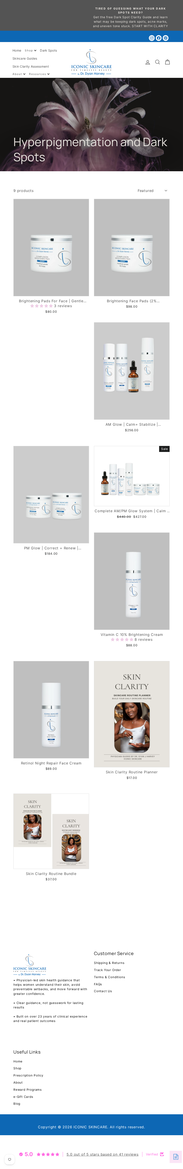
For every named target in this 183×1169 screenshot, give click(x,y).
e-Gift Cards (23, 1096)
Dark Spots (48, 50)
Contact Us (103, 991)
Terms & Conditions (109, 977)
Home (16, 50)
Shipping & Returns (109, 963)
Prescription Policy (28, 1075)
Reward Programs (27, 1089)
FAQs (98, 984)
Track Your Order (107, 970)
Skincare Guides (24, 58)
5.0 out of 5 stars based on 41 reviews (102, 1154)
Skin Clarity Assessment (30, 66)
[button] (42, 306)
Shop (29, 50)
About (17, 74)
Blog (16, 1103)
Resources (38, 74)
